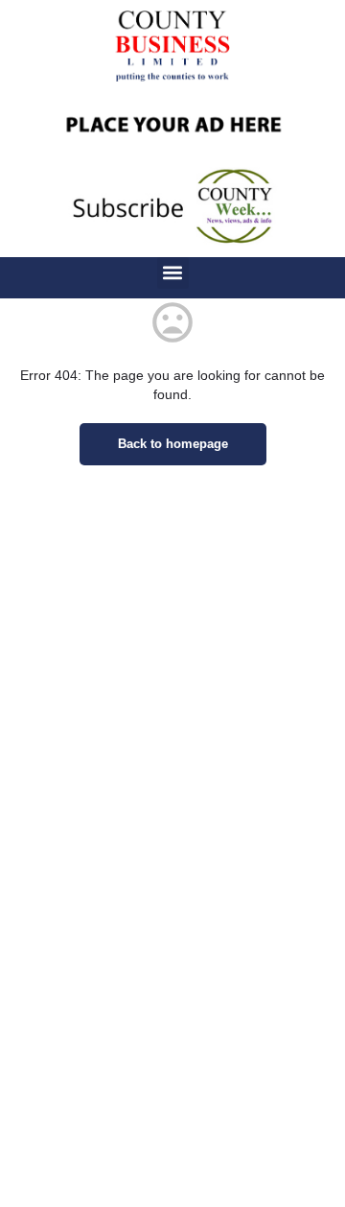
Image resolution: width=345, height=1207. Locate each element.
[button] (173, 273)
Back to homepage (173, 444)
